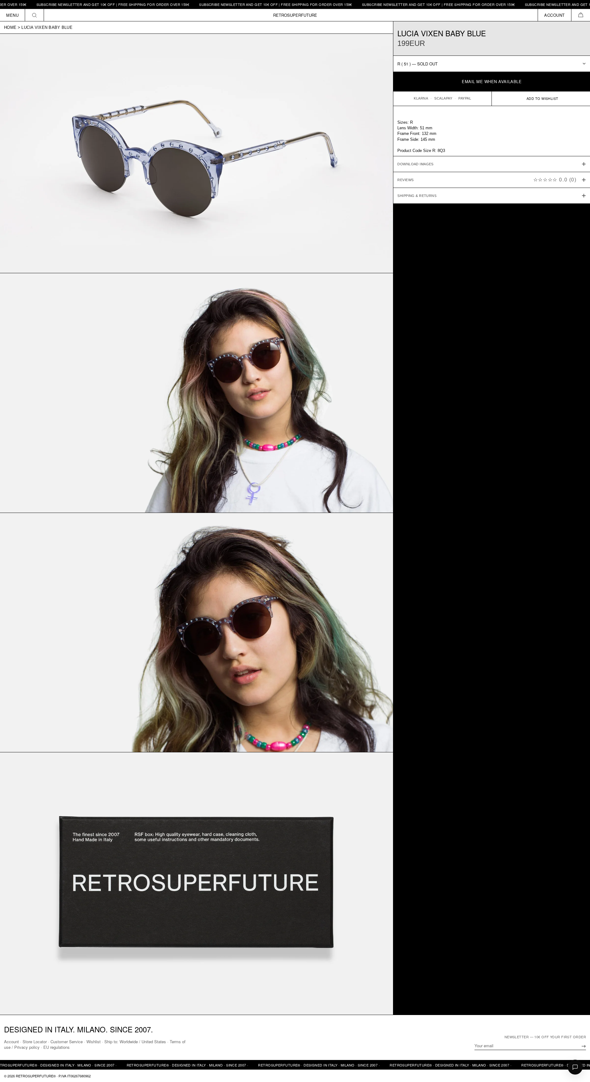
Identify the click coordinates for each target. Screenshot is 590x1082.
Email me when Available (492, 81)
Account (11, 1041)
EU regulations (56, 1047)
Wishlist (93, 1041)
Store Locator (35, 1041)
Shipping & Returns (416, 196)
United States (154, 1041)
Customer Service (66, 1041)
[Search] (34, 15)
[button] (580, 15)
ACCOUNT (554, 15)
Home (10, 27)
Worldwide (129, 1041)
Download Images (415, 164)
